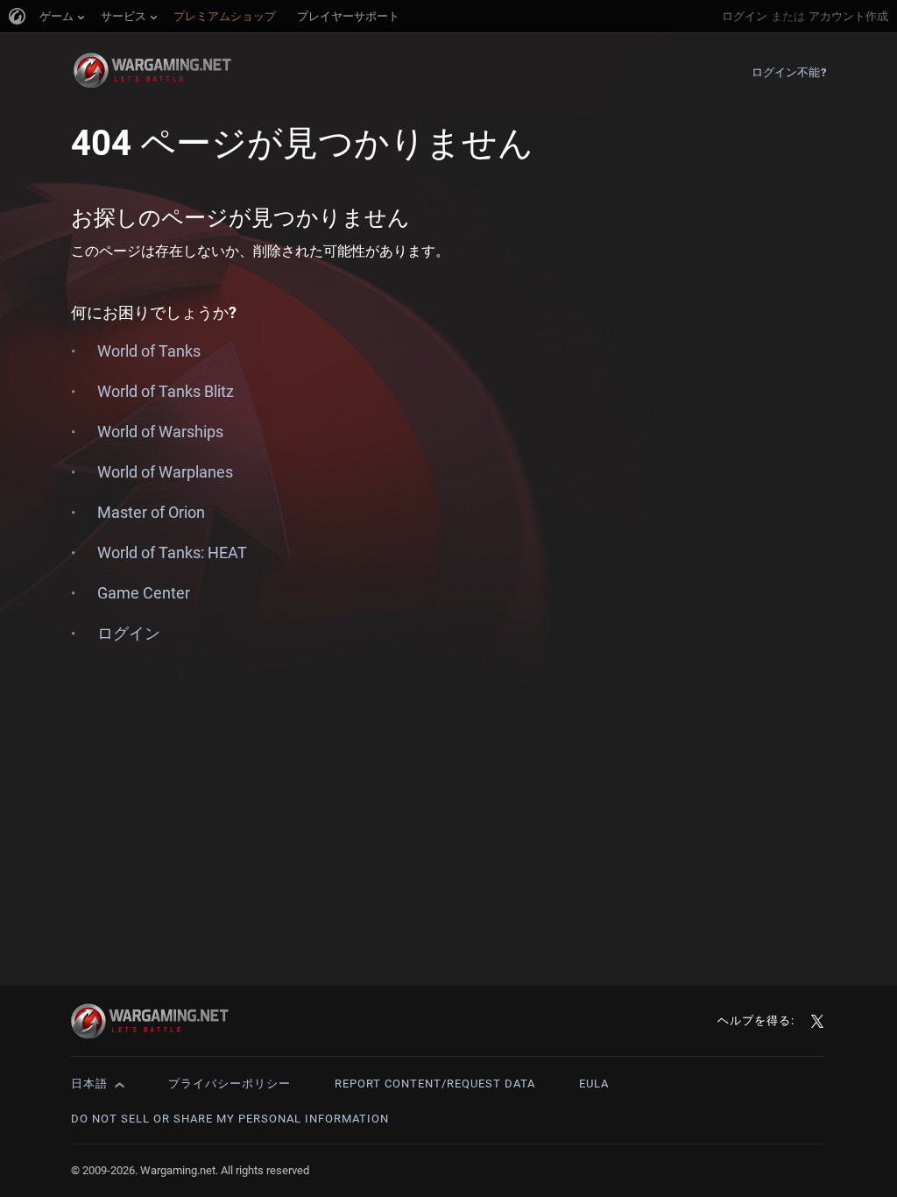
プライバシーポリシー (229, 1083)
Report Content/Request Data (435, 1083)
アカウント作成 (848, 16)
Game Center (143, 593)
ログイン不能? (789, 72)
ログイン (744, 16)
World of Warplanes (165, 472)
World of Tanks (149, 351)
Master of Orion (151, 512)
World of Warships (160, 431)
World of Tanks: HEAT (172, 552)
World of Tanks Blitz (165, 391)
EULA (594, 1083)
